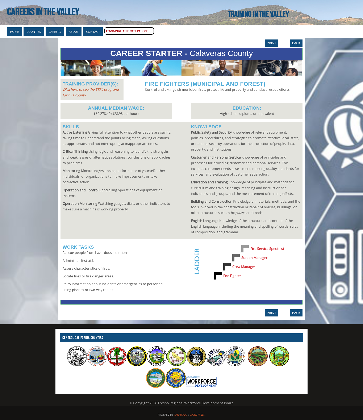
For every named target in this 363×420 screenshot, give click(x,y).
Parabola (180, 414)
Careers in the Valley (43, 11)
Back (296, 43)
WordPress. (197, 414)
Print (271, 43)
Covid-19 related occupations (127, 31)
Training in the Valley (258, 13)
